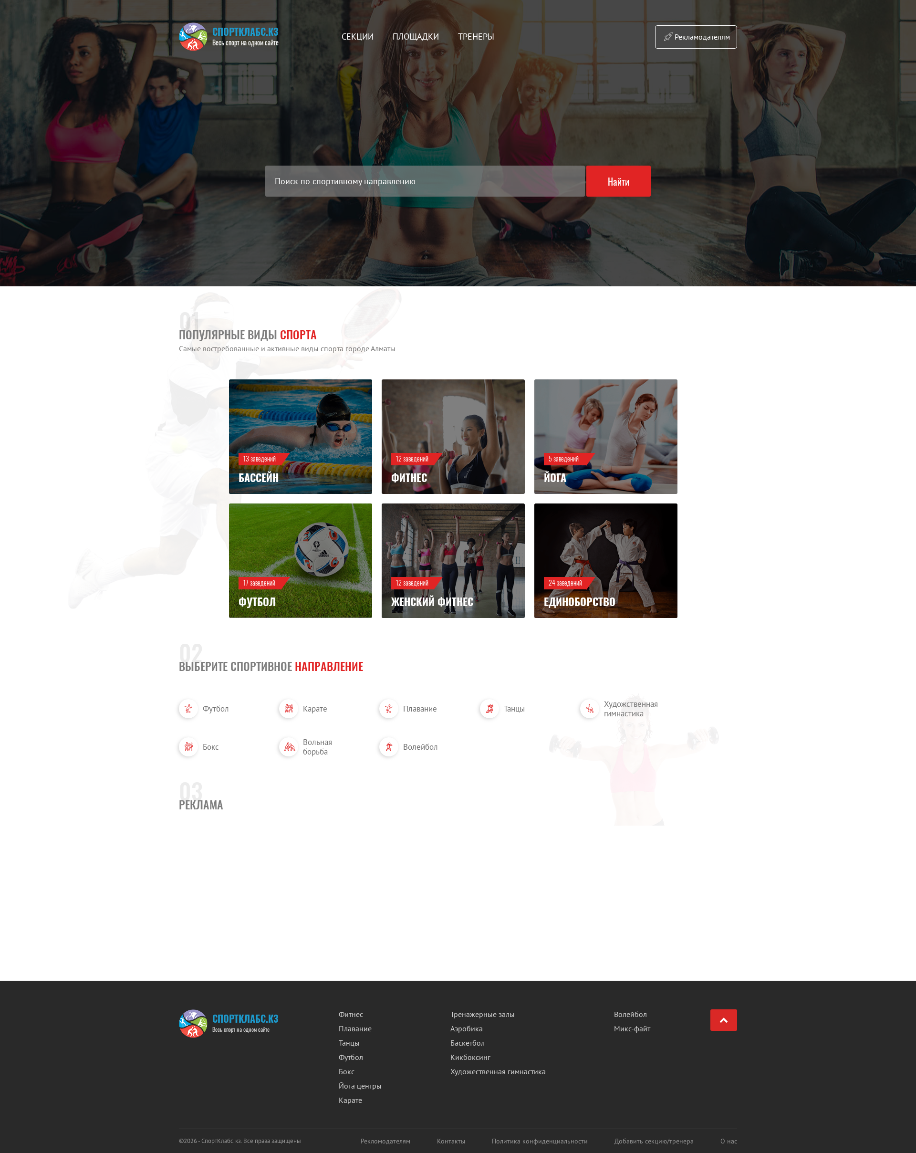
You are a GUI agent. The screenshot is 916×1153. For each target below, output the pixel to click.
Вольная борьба (317, 746)
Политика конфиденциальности (540, 1141)
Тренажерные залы (482, 1014)
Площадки (416, 36)
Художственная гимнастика (631, 708)
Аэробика (466, 1028)
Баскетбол (467, 1043)
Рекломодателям (385, 1141)
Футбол (216, 708)
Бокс (211, 747)
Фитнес (351, 1014)
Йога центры (360, 1085)
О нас (728, 1141)
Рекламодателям (702, 37)
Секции (358, 36)
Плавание (420, 708)
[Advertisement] (458, 876)
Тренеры (476, 36)
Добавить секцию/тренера (654, 1141)
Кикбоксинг (470, 1057)
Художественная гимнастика (498, 1071)
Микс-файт (632, 1028)
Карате (315, 708)
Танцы (514, 708)
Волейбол (420, 747)
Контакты (451, 1141)
